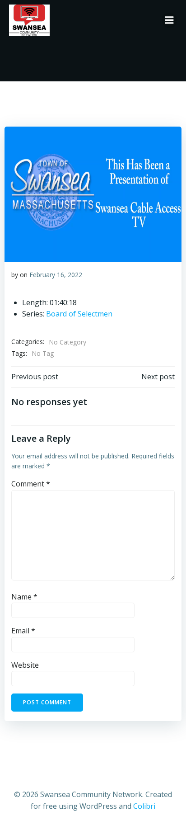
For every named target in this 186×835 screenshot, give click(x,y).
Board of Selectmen (79, 314)
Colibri (144, 806)
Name (24, 597)
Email (23, 631)
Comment (30, 484)
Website (25, 665)
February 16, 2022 (55, 274)
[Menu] (169, 20)
